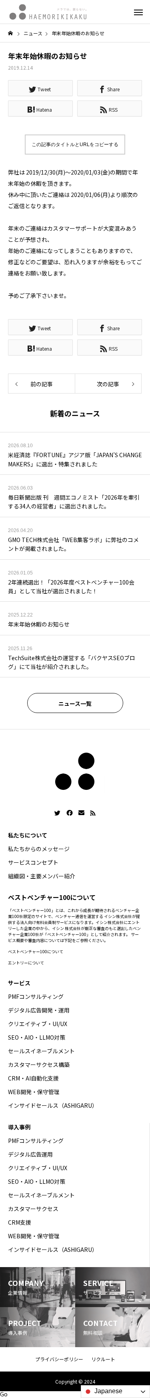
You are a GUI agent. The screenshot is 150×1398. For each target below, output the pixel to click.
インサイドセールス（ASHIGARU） (53, 1105)
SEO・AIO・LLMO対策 (36, 1037)
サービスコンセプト (33, 862)
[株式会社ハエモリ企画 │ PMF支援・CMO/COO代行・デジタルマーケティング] (48, 12)
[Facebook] (69, 813)
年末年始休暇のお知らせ (39, 624)
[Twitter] (57, 813)
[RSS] (93, 813)
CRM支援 (19, 1222)
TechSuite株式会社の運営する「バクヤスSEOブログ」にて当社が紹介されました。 (71, 662)
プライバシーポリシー (59, 1359)
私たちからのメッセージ (39, 849)
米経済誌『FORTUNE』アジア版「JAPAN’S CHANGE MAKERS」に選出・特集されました (75, 459)
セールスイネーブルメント (41, 1051)
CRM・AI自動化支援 (33, 1078)
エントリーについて (26, 963)
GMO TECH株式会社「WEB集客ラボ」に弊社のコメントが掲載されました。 (73, 544)
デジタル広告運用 (30, 1154)
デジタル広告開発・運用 (39, 1010)
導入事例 (19, 1127)
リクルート (103, 1359)
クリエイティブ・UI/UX (37, 1024)
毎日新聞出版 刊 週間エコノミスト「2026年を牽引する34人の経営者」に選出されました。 (74, 501)
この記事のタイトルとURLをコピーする (75, 144)
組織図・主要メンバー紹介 (41, 876)
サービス (19, 983)
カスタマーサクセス (33, 1209)
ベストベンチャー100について (35, 951)
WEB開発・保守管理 (34, 1092)
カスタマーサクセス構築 (39, 1065)
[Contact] (81, 813)
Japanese (107, 1391)
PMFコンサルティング (36, 996)
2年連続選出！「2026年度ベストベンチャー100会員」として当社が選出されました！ (71, 586)
